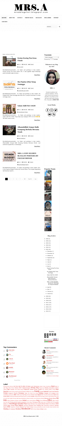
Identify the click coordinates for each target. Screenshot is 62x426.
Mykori (8, 400)
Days (57, 389)
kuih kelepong (15, 396)
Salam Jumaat (10, 405)
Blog (19, 164)
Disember (49, 251)
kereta (36, 394)
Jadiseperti (11, 394)
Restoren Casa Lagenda (36, 403)
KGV (42, 394)
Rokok (50, 403)
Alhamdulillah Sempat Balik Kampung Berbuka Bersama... (52, 278)
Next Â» (30, 179)
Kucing (10, 396)
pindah (42, 402)
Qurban (5, 403)
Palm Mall (7, 402)
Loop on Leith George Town (50, 396)
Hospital (46, 393)
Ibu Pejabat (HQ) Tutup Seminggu (52, 272)
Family (19, 112)
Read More (37, 75)
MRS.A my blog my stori (29, 416)
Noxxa (41, 400)
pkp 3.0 (25, 90)
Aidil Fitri (20, 386)
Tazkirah (22, 407)
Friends (5, 393)
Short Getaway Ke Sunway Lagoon (47, 188)
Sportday (57, 405)
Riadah (47, 403)
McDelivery (38, 398)
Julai (48, 262)
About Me (12, 17)
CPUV (50, 389)
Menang (46, 398)
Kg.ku (24, 138)
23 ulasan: (32, 109)
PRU (54, 402)
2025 (47, 240)
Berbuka (16, 387)
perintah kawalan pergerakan (20, 402)
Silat (42, 405)
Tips (25, 407)
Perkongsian (35, 402)
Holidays (41, 393)
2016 (47, 304)
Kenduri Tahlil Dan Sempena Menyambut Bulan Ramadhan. (48, 198)
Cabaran (57, 387)
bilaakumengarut (26, 387)
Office (22, 90)
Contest (31, 389)
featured (46, 391)
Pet (39, 402)
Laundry (28, 396)
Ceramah (12, 389)
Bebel (10, 387)
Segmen (26, 164)
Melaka (42, 398)
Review (43, 403)
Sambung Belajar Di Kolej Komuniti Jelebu (48, 178)
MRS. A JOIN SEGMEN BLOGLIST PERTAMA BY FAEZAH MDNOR (53, 283)
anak (32, 386)
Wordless (18, 409)
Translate (55, 59)
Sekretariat (26, 405)
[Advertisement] (31, 42)
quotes (57, 402)
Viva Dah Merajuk (46, 230)
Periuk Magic (29, 402)
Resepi (28, 403)
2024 (47, 243)
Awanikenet (48, 386)
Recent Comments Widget (54, 375)
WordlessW (25, 409)
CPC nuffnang (45, 389)
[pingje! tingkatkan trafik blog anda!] (48, 341)
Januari (49, 293)
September (50, 257)
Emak (19, 138)
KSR (8, 396)
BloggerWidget (17, 380)
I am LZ (11, 358)
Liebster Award (37, 396)
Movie (54, 398)
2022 (47, 247)
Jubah (21, 394)
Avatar (44, 386)
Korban (5, 396)
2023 (47, 245)
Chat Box (4, 21)
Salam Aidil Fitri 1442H (52, 275)
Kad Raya (24, 394)
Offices (53, 400)
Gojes (26, 393)
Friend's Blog (29, 17)
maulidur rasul (33, 398)
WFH (28, 90)
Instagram (53, 393)
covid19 (19, 90)
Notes (38, 400)
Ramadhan (21, 403)
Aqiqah (41, 386)
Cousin (35, 389)
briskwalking (51, 387)
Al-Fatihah (28, 386)
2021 (47, 249)
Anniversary (36, 386)
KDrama (29, 394)
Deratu (13, 391)
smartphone (51, 405)
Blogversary (41, 387)
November (50, 253)
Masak (28, 398)
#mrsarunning (6, 386)
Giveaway (21, 393)
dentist (10, 391)
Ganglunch (10, 393)
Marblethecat (24, 398)
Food (50, 391)
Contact (19, 17)
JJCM (18, 394)
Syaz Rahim (49, 360)
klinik (55, 394)
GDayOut (16, 393)
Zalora (38, 409)
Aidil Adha (15, 386)
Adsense (11, 386)
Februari (49, 291)
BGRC (20, 387)
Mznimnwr (11, 371)
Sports (5, 407)
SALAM (5, 405)
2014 (47, 309)
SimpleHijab (46, 405)
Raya (27, 112)
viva (58, 407)
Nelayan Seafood (18, 400)
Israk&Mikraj (5, 394)
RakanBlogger (22, 164)
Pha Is (47, 350)
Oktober (49, 255)
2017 (47, 302)
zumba (45, 409)
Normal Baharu (33, 400)
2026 (47, 238)
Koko (57, 394)
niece (28, 400)
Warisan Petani (50, 371)
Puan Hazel (12, 363)
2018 (47, 300)
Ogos (48, 259)
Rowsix (53, 403)
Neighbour (12, 400)
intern (57, 393)
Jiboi (21, 112)
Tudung (31, 407)
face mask (32, 391)
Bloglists (39, 17)
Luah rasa (18, 398)
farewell (41, 391)
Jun (48, 264)
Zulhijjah (41, 409)
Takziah (17, 407)
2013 (47, 311)
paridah (11, 367)
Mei (48, 266)
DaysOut (5, 391)
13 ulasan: (32, 64)
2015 (47, 307)
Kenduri (32, 394)
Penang (11, 402)
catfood (4, 389)
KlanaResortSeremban (48, 394)
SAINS (57, 403)
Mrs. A (19, 64)
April (48, 287)
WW (32, 409)
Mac (48, 289)
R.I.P (8, 403)
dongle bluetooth (18, 391)
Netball (25, 400)
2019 (47, 298)
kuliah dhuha (21, 396)
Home (4, 17)
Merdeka (51, 398)
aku (24, 386)
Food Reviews (55, 391)
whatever (13, 409)
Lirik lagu (43, 396)
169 (24, 179)
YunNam (35, 409)
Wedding (5, 409)
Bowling (46, 387)
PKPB (48, 402)
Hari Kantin (30, 393)
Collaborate (26, 389)
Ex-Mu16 (27, 391)
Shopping (39, 405)
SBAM (16, 405)
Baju (7, 387)
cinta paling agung (19, 389)
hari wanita (35, 393)
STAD (8, 407)
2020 (47, 296)
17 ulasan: (32, 88)
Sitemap (56, 17)
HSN (50, 393)
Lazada (32, 396)
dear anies (11, 350)
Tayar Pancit (47, 210)
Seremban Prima (32, 405)
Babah (53, 386)
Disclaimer (47, 17)
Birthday (33, 388)
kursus (25, 396)
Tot (10, 354)
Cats (8, 389)
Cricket (53, 389)
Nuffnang (45, 400)
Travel (27, 407)
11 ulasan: (31, 135)
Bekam (12, 387)
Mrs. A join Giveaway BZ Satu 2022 (47, 219)
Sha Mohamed (12, 376)
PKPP (51, 402)
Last (35, 179)
